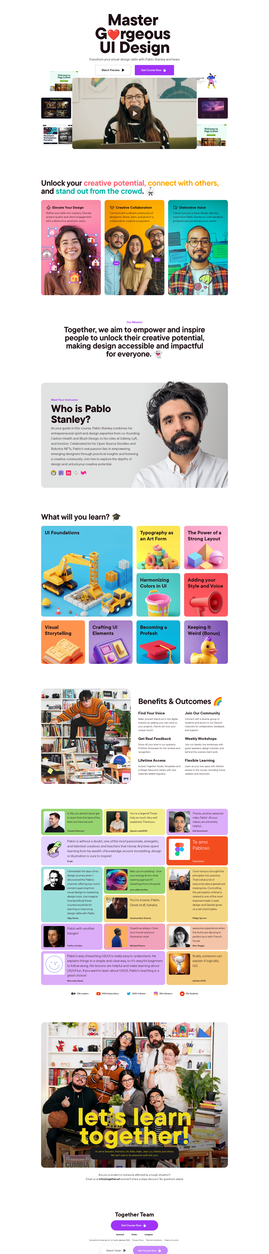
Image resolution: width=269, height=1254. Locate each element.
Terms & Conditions (154, 1240)
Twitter (134, 1234)
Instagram (149, 1234)
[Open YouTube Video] (134, 112)
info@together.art (109, 1179)
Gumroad (120, 1234)
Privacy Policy (138, 1240)
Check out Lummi (171, 1240)
